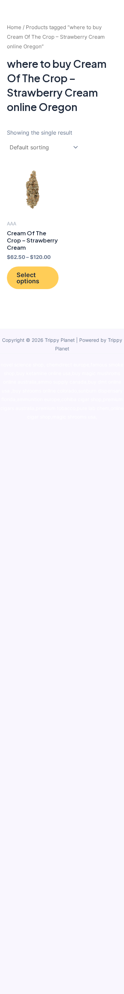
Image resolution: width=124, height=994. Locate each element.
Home (14, 27)
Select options (28, 278)
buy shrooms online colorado (44, 391)
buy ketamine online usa (43, 373)
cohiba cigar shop (81, 399)
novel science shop (22, 365)
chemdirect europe (67, 365)
